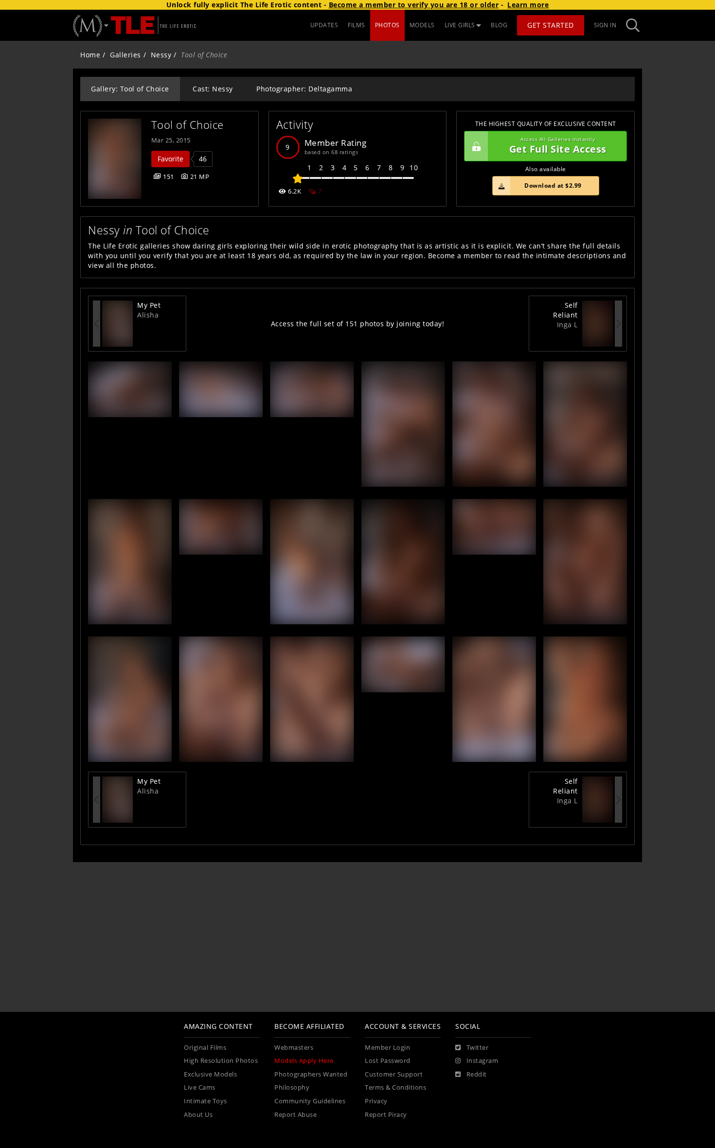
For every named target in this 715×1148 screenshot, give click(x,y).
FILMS (356, 25)
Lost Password (388, 1061)
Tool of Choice (187, 124)
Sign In (605, 25)
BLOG (499, 25)
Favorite (170, 158)
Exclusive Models (210, 1074)
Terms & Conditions (395, 1087)
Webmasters (293, 1047)
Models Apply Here (304, 1061)
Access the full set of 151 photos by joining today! (358, 323)
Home (90, 54)
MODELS (422, 25)
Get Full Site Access (558, 146)
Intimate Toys (205, 1101)
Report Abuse (295, 1115)
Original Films (205, 1047)
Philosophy (291, 1087)
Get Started (550, 25)
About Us (198, 1115)
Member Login (387, 1047)
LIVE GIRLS (460, 25)
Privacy (376, 1101)
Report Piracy (386, 1115)
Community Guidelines (309, 1101)
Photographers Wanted (310, 1074)
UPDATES (324, 25)
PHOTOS (387, 25)
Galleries (125, 54)
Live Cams (199, 1087)
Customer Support (394, 1074)
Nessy (161, 54)
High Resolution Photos (221, 1061)
